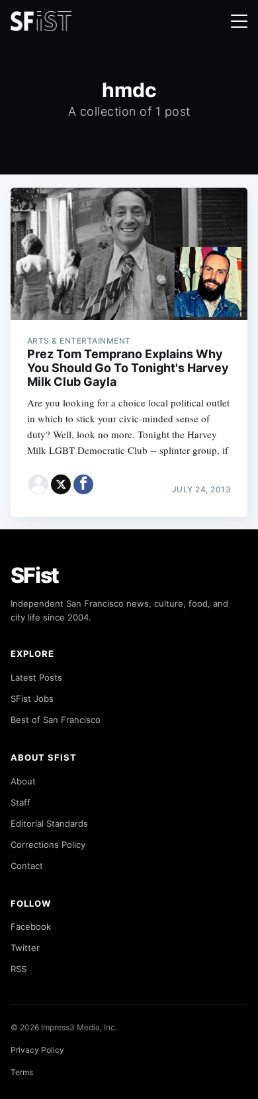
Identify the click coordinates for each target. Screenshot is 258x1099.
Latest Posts (36, 677)
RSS (18, 969)
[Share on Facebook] (83, 484)
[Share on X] (61, 484)
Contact (27, 865)
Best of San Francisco (56, 719)
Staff (20, 802)
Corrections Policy (48, 844)
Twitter (25, 947)
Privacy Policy (37, 1050)
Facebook (31, 926)
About (23, 781)
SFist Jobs (32, 698)
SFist (35, 575)
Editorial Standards (49, 823)
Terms (22, 1072)
